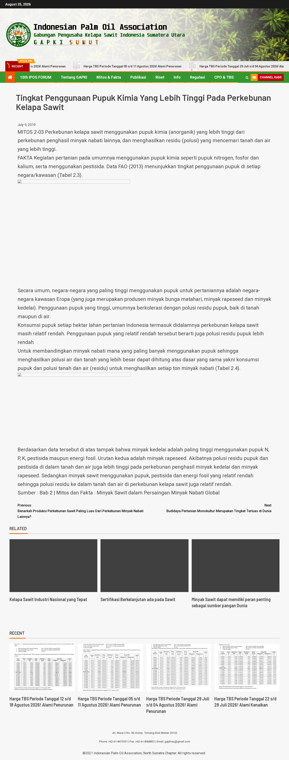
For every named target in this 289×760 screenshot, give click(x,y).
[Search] (247, 78)
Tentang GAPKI (74, 77)
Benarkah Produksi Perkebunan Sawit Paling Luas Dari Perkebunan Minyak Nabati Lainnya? (80, 511)
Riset (160, 77)
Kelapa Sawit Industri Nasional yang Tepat (48, 599)
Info (177, 77)
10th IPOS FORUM (35, 77)
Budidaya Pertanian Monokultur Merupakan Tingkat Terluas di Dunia (219, 508)
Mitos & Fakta (108, 77)
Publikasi (138, 77)
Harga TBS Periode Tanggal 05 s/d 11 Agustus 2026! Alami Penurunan (116, 66)
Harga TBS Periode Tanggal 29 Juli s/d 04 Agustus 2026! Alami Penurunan (177, 705)
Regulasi (197, 77)
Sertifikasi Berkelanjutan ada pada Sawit (137, 599)
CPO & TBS (224, 77)
